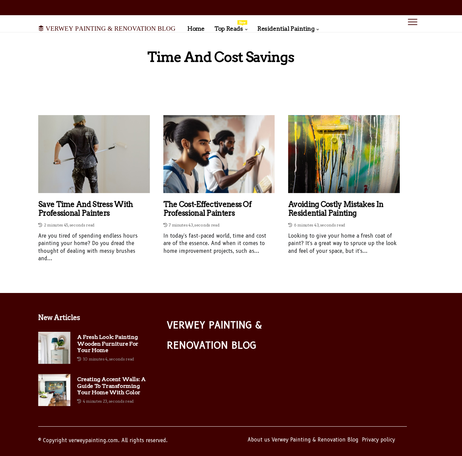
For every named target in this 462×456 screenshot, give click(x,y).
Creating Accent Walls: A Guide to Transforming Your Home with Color (111, 385)
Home (195, 28)
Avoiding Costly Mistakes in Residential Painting (335, 208)
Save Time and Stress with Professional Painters (85, 208)
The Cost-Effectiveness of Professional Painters (207, 208)
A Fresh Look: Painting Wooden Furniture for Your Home (107, 343)
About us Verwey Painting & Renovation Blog (303, 440)
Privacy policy (378, 440)
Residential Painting (286, 28)
